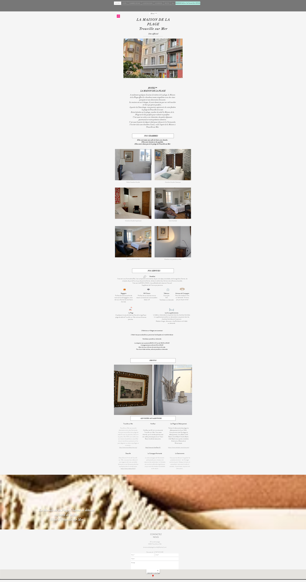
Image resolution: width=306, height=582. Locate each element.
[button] (133, 390)
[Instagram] (118, 16)
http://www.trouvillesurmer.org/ (128, 447)
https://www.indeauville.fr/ (128, 468)
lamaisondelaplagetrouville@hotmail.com (154, 547)
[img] (133, 166)
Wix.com (163, 581)
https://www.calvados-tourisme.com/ (178, 447)
